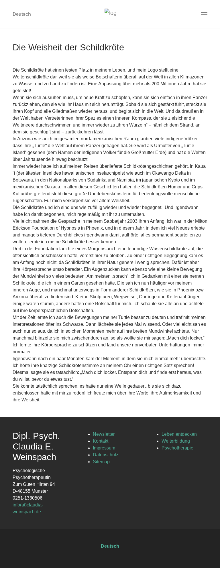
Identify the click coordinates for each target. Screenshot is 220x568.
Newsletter (104, 434)
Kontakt (100, 441)
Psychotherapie (177, 447)
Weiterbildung (176, 441)
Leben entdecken (179, 434)
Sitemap (101, 461)
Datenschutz (105, 454)
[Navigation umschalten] (204, 14)
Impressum (104, 447)
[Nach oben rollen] (207, 555)
